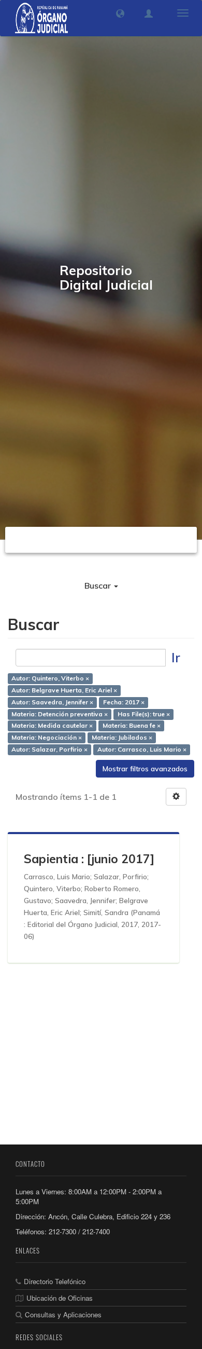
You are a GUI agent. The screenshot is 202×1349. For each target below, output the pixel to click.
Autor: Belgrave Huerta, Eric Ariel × (64, 690)
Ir (175, 657)
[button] (120, 13)
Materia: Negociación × (46, 738)
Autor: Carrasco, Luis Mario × (141, 750)
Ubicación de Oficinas (59, 1298)
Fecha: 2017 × (124, 702)
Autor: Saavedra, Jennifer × (52, 702)
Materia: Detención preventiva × (59, 714)
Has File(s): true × (144, 714)
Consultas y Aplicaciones (63, 1314)
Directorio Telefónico (54, 1281)
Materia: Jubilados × (122, 738)
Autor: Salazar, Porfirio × (49, 750)
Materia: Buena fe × (132, 726)
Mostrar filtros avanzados (145, 768)
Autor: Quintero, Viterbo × (50, 678)
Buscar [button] (98, 585)
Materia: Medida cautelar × (52, 726)
